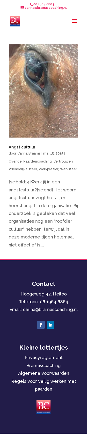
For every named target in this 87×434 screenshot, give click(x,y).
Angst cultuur (22, 147)
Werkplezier (48, 169)
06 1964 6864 (54, 301)
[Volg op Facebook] (41, 325)
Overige (15, 161)
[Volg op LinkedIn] (50, 325)
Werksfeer (68, 169)
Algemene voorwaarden (43, 373)
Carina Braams (29, 153)
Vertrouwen (63, 161)
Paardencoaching (37, 161)
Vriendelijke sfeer (23, 169)
